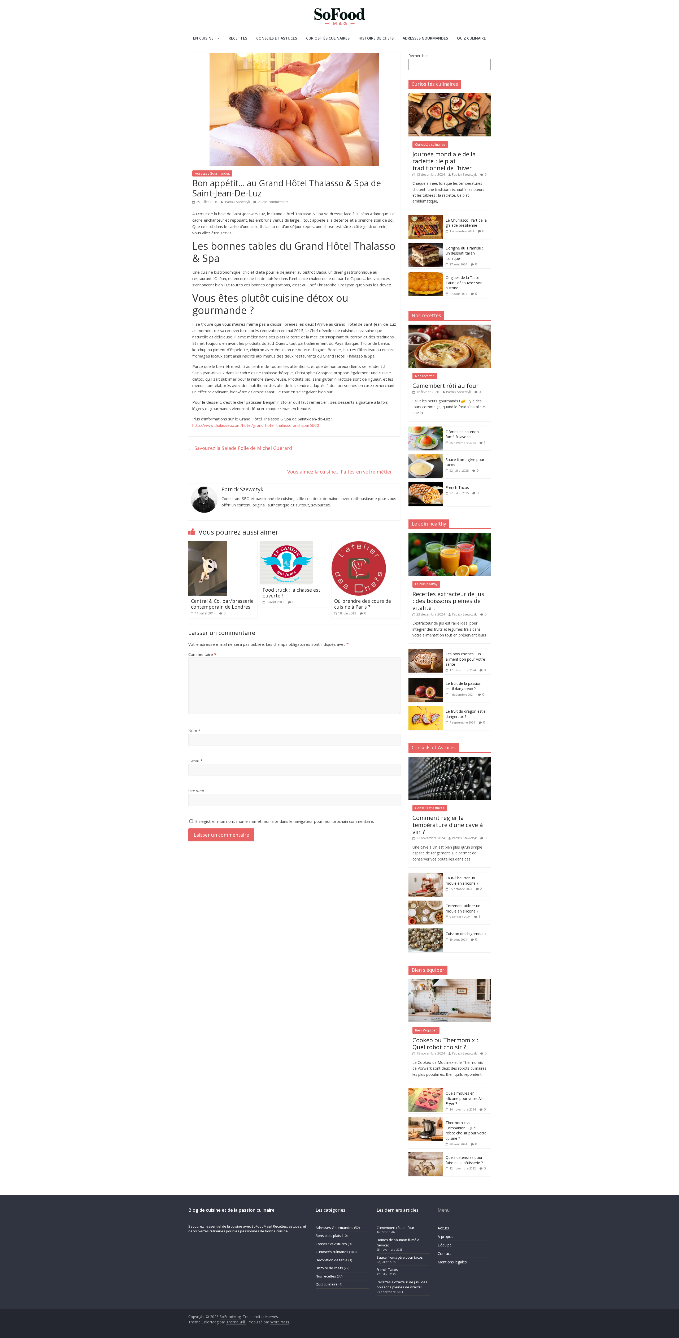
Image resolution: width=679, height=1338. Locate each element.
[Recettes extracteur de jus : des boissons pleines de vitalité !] (449, 535)
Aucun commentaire (273, 202)
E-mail (195, 760)
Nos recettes (424, 376)
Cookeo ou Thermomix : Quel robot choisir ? (445, 1043)
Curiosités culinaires (328, 38)
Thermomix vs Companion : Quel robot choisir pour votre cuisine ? (466, 1130)
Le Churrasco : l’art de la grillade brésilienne (466, 223)
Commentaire (202, 654)
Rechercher (418, 55)
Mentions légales (452, 1261)
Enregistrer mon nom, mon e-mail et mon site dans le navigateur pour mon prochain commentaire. (284, 821)
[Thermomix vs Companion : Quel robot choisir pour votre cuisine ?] (425, 1120)
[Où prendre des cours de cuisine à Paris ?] (359, 544)
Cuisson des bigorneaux (466, 933)
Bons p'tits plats (328, 1235)
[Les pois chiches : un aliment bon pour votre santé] (425, 651)
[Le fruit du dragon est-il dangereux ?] (425, 708)
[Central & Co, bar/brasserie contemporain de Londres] (207, 544)
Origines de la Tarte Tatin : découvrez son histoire (464, 282)
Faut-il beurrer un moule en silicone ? (462, 880)
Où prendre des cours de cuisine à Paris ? (362, 604)
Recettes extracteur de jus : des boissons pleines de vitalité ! (448, 601)
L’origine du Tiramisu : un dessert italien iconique (464, 253)
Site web (196, 790)
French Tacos (457, 487)
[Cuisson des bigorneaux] (425, 931)
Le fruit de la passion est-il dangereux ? (463, 686)
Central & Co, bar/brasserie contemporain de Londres (222, 604)
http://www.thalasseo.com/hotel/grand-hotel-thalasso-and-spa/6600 (255, 425)
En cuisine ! (204, 38)
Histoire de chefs (376, 38)
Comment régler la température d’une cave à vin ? (447, 825)
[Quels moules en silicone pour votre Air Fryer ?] (425, 1090)
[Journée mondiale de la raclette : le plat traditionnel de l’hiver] (449, 95)
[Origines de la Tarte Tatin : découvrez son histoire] (425, 275)
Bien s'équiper (426, 1030)
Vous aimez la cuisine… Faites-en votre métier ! (344, 471)
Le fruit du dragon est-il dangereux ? (466, 714)
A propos (445, 1236)
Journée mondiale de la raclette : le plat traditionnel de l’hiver (444, 161)
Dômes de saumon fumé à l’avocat (462, 434)
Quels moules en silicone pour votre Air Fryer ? (464, 1098)
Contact (444, 1253)
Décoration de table (331, 1260)
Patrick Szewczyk (238, 202)
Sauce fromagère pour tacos (400, 1257)
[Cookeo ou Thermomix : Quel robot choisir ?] (449, 981)
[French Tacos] (425, 485)
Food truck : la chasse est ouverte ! (291, 593)
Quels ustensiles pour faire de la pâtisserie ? (464, 1160)
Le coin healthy (426, 584)
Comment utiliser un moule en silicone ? (463, 908)
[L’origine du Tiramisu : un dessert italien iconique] (425, 245)
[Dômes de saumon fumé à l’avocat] (425, 429)
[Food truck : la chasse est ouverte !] (286, 544)
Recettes (238, 38)
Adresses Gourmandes (425, 38)
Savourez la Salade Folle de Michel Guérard (240, 448)
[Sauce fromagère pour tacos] (425, 457)
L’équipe (445, 1244)
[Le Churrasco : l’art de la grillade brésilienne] (425, 217)
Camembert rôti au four (445, 385)
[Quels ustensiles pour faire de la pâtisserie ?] (425, 1155)
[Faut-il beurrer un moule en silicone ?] (425, 875)
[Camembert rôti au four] (449, 327)
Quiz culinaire (471, 38)
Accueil (444, 1228)
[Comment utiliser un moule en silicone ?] (425, 903)
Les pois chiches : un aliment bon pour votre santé (465, 659)
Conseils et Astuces (276, 38)
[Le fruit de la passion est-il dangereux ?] (425, 680)
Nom (194, 730)
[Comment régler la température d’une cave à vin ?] (449, 759)
